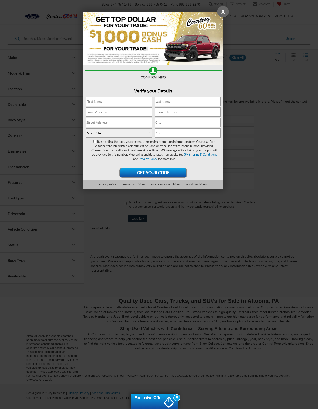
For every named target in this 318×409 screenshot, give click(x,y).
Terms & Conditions (133, 184)
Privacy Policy (148, 159)
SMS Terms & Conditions (200, 154)
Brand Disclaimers (196, 184)
